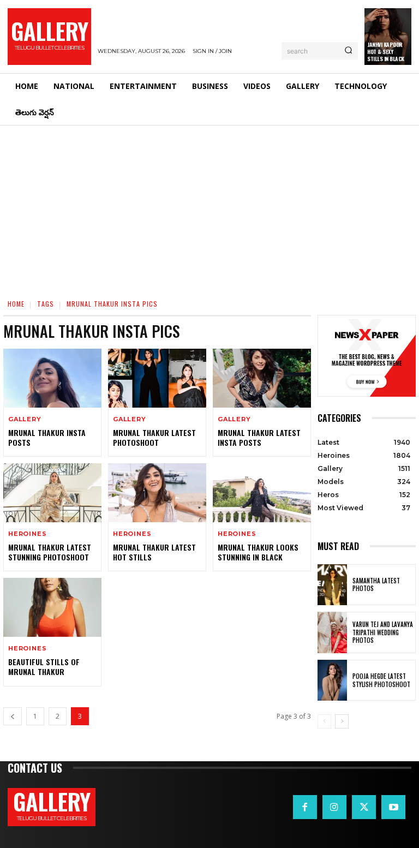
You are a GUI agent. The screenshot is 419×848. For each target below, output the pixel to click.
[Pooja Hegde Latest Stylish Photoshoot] (332, 680)
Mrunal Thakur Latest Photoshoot (154, 437)
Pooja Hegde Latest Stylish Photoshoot (381, 680)
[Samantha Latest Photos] (332, 585)
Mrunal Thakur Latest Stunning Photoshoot (49, 552)
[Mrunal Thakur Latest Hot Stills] (157, 492)
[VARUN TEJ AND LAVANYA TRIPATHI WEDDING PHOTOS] (332, 632)
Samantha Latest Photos (376, 584)
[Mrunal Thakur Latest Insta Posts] (262, 378)
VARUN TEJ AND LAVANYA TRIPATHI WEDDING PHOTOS (382, 632)
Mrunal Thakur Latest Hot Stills (154, 552)
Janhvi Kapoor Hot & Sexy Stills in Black (385, 51)
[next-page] (342, 721)
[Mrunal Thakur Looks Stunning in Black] (262, 492)
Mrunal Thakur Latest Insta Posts (259, 437)
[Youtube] (393, 807)
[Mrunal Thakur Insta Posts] (52, 378)
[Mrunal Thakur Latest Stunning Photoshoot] (52, 492)
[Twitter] (364, 807)
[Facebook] (305, 807)
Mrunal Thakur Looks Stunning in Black (258, 552)
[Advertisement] (209, 207)
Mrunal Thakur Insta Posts (47, 437)
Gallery (24, 419)
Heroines (27, 534)
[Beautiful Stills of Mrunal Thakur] (52, 607)
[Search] (348, 50)
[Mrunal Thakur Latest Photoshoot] (157, 378)
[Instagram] (334, 807)
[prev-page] (12, 716)
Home (16, 303)
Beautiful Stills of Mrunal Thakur (44, 666)
